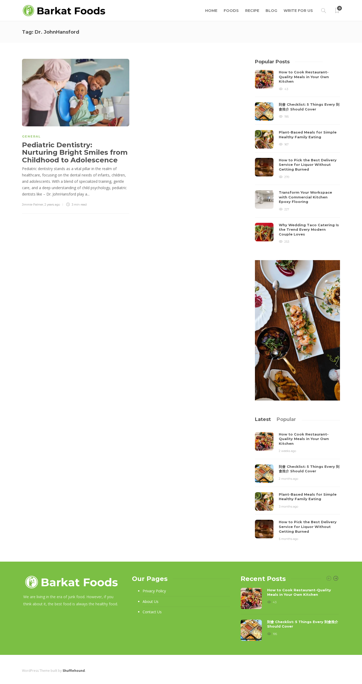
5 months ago (288, 539)
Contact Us (152, 611)
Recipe (252, 10)
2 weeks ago (287, 451)
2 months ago (288, 479)
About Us (150, 601)
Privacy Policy (154, 590)
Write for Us (298, 10)
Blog (271, 10)
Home (211, 10)
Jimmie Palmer (32, 204)
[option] (297, 157)
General (31, 136)
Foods (231, 10)
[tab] (263, 419)
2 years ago (52, 204)
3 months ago (288, 506)
